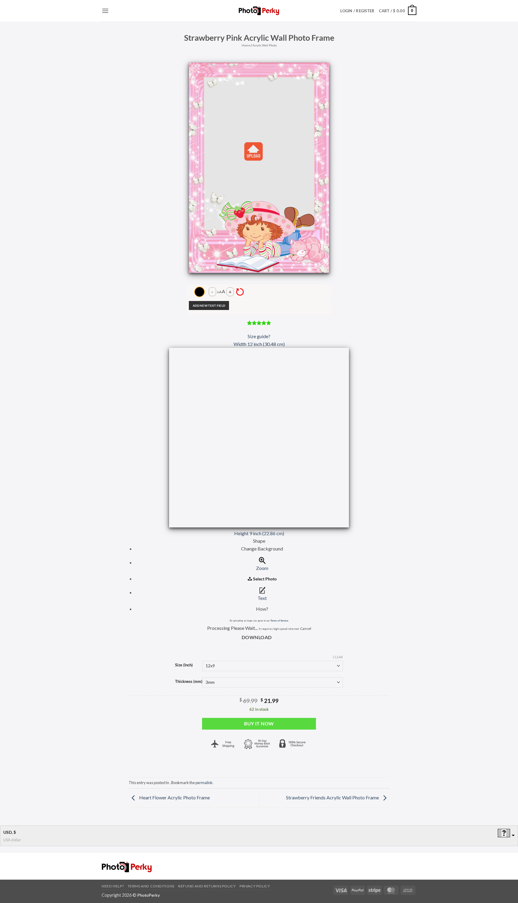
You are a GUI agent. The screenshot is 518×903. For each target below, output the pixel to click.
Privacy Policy (255, 886)
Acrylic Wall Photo (264, 45)
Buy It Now (259, 723)
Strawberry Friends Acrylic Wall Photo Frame (333, 797)
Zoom (262, 568)
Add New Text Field (209, 305)
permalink (204, 782)
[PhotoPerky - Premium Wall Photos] (259, 10)
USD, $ (9, 832)
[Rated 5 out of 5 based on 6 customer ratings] (259, 322)
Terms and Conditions (151, 886)
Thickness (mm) (188, 682)
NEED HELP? (113, 886)
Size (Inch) (184, 665)
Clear (338, 657)
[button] (105, 10)
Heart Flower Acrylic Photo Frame (174, 797)
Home (246, 45)
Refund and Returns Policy (207, 886)
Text (262, 598)
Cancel (305, 628)
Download (257, 637)
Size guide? (259, 336)
